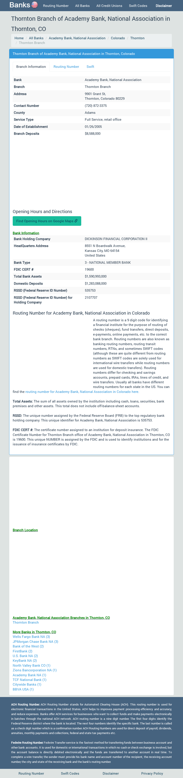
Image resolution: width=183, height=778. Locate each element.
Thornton (137, 38)
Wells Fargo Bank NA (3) (31, 636)
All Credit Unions (109, 5)
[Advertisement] (91, 173)
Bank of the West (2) (28, 646)
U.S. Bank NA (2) (25, 656)
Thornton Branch (26, 622)
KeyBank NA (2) (25, 660)
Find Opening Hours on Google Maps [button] (45, 221)
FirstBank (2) (22, 651)
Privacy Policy (152, 773)
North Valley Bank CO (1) (31, 665)
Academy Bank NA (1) (29, 675)
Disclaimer (111, 773)
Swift (90, 66)
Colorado (118, 38)
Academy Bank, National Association (77, 38)
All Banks (82, 5)
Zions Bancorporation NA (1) (35, 670)
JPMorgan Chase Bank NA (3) (35, 641)
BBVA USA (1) (23, 689)
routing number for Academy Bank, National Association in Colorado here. (82, 391)
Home (19, 38)
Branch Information (31, 66)
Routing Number (56, 5)
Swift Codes (138, 5)
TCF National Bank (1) (29, 679)
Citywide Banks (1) (27, 684)
